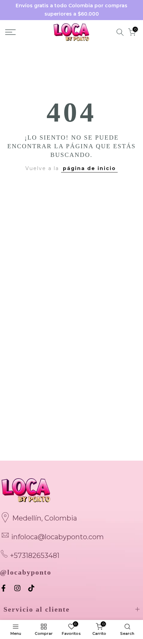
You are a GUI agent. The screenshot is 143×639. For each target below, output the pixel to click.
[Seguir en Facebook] (3, 588)
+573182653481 (34, 555)
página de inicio (89, 168)
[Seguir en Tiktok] (31, 588)
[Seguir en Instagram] (17, 588)
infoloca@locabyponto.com (57, 537)
